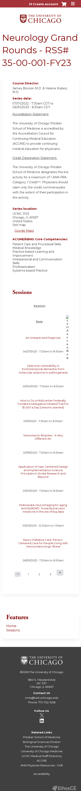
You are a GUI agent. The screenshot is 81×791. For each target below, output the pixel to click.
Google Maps (24, 231)
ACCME (42, 760)
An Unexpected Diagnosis (43, 337)
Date (39, 321)
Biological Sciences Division (41, 742)
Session (39, 305)
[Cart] (63, 6)
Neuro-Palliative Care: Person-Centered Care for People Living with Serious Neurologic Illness (43, 543)
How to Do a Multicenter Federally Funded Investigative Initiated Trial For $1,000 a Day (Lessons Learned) (43, 404)
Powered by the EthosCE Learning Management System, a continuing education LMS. (64, 788)
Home (11, 626)
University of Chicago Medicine (42, 751)
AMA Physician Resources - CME (42, 765)
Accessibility (41, 773)
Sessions (13, 630)
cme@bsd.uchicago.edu (41, 697)
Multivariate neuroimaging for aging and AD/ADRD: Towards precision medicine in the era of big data (43, 508)
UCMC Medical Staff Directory (42, 756)
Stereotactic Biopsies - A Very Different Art (43, 437)
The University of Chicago (46, 672)
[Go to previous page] (18, 574)
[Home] (40, 17)
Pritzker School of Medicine (41, 737)
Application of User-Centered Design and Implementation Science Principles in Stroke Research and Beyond (43, 471)
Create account (45, 4)
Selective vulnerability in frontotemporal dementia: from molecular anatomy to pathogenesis (43, 369)
